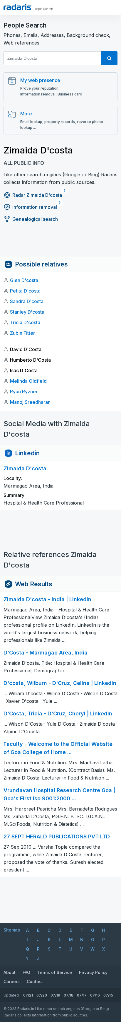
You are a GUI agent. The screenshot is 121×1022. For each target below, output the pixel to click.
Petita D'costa (25, 291)
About (10, 972)
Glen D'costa (24, 280)
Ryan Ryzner (24, 391)
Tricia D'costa (25, 322)
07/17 (82, 995)
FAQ (26, 972)
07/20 (41, 995)
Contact (35, 981)
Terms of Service (54, 972)
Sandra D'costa (26, 301)
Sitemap (12, 929)
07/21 (28, 995)
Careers (12, 981)
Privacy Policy (93, 972)
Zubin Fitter (22, 333)
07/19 (55, 995)
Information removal (34, 207)
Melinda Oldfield (28, 381)
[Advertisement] (60, 243)
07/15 (108, 995)
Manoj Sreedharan (30, 402)
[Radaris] (17, 7)
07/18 (68, 995)
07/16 (95, 995)
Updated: (12, 995)
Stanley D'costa (27, 312)
